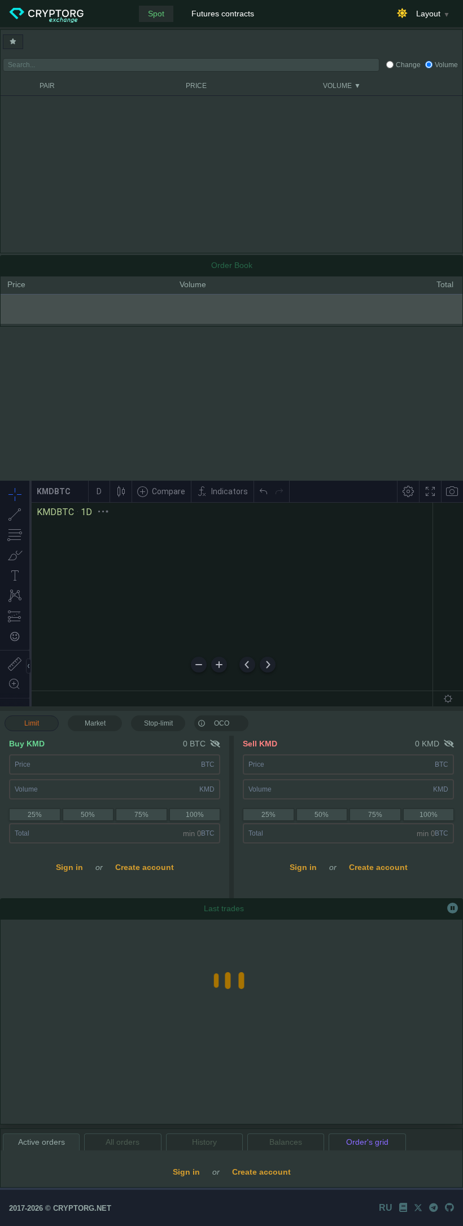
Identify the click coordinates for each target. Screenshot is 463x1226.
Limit (31, 723)
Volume (446, 65)
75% (141, 815)
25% (35, 815)
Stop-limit (158, 723)
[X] (418, 1207)
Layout (428, 13)
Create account (144, 867)
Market (95, 723)
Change (408, 65)
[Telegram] (433, 1207)
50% (88, 815)
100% (195, 815)
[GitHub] (449, 1207)
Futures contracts (222, 13)
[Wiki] (403, 1207)
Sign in (69, 867)
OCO (221, 723)
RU (385, 1207)
